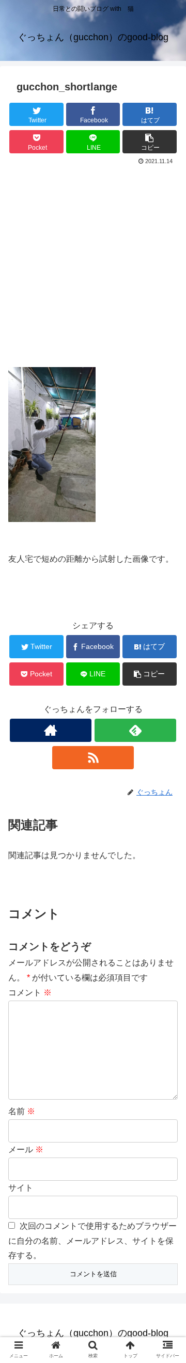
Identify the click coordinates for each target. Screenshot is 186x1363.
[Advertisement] (93, 266)
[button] (166, 1026)
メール (25, 1149)
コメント (30, 992)
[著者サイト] (50, 730)
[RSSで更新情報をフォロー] (92, 757)
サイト (20, 1187)
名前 (21, 1111)
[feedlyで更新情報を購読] (135, 730)
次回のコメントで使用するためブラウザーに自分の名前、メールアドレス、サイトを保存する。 (92, 1241)
